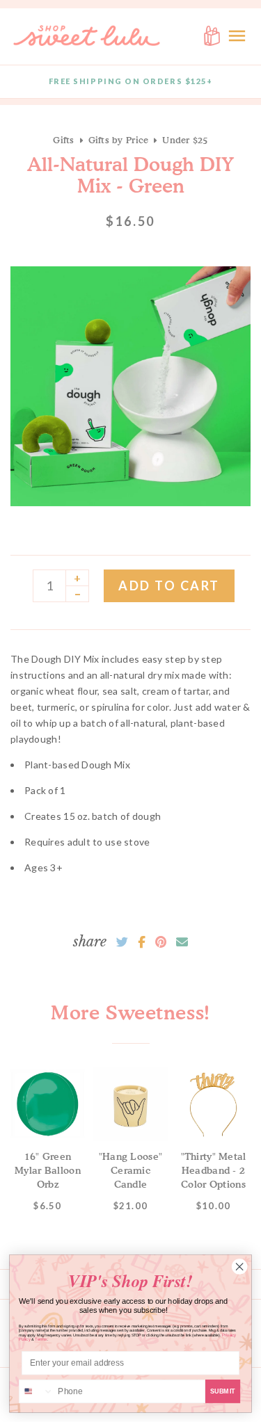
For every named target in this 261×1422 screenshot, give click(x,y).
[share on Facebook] (141, 942)
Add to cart (169, 585)
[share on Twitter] (122, 942)
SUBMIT (223, 1391)
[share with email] (182, 942)
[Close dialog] (239, 1267)
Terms (41, 1339)
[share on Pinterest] (160, 942)
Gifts (63, 139)
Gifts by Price (118, 139)
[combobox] (36, 1391)
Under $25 (184, 139)
